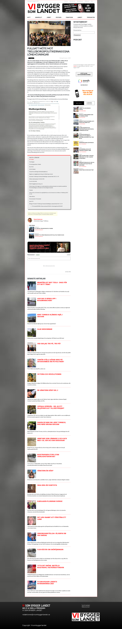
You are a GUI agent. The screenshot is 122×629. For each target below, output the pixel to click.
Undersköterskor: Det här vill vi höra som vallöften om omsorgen (86, 164)
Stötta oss (87, 1)
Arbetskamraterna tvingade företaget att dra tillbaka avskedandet (86, 157)
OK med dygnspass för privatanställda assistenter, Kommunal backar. (86, 129)
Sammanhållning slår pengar (86, 142)
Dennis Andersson (38, 219)
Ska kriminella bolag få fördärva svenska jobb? (85, 150)
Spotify (74, 66)
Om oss (66, 1)
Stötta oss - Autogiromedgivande (84, 74)
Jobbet (49, 17)
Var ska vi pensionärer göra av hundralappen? (86, 115)
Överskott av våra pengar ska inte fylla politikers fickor (49, 235)
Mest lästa (78, 103)
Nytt (28, 17)
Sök (92, 1)
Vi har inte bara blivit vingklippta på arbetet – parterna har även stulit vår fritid (86, 136)
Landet (80, 17)
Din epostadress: (77, 30)
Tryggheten (91, 17)
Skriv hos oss (72, 1)
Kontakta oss (80, 1)
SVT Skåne (31, 159)
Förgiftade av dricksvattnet (86, 169)
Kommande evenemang (89, 103)
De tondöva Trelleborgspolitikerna (44, 228)
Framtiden (69, 17)
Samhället (38, 17)
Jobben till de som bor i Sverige (85, 109)
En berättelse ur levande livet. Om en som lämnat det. (86, 122)
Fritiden (58, 17)
